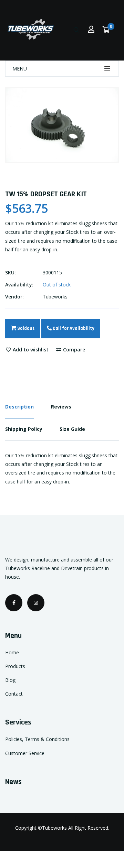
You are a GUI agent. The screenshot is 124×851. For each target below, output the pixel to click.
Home (12, 652)
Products (15, 666)
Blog (10, 680)
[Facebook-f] (13, 602)
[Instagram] (35, 602)
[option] (62, 125)
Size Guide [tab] (72, 429)
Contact (14, 693)
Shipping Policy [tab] (23, 429)
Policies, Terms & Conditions (37, 739)
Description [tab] (19, 406)
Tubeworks (55, 296)
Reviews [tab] (61, 406)
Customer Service (24, 753)
